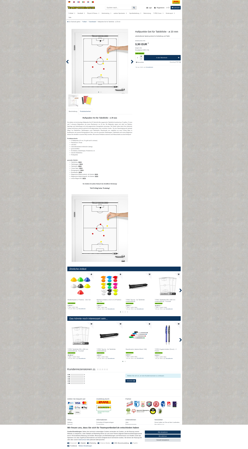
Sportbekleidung (134, 13)
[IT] (83, 2)
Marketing (93, 443)
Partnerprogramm (130, 424)
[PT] (93, 2)
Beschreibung (73, 111)
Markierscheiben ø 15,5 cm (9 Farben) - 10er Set (109, 300)
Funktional (73, 446)
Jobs (126, 422)
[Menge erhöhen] (141, 56)
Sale (70, 17)
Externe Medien (105, 443)
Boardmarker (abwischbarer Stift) (136, 349)
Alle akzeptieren (163, 432)
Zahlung (69, 422)
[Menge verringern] (141, 59)
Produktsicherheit (85, 111)
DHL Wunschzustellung (122, 443)
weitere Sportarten (119, 13)
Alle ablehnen (163, 436)
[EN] (74, 2)
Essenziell (73, 443)
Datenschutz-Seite (84, 439)
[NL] (88, 2)
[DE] (69, 2)
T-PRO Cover (157, 13)
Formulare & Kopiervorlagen (105, 422)
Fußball (71, 13)
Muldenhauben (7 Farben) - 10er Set (79, 300)
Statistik (83, 443)
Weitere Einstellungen (85, 446)
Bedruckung (147, 13)
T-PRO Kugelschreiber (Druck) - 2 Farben (165, 350)
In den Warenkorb (161, 57)
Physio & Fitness (92, 13)
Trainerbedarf (92, 21)
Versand (69, 424)
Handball (80, 13)
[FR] (79, 2)
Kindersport (169, 13)
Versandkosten (149, 67)
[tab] (73, 111)
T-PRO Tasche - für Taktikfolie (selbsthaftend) (135, 300)
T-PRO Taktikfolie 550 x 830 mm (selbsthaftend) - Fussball (165, 300)
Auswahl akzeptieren (162, 440)
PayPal (135, 443)
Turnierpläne (100, 424)
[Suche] (134, 7)
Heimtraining (106, 13)
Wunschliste (140, 62)
